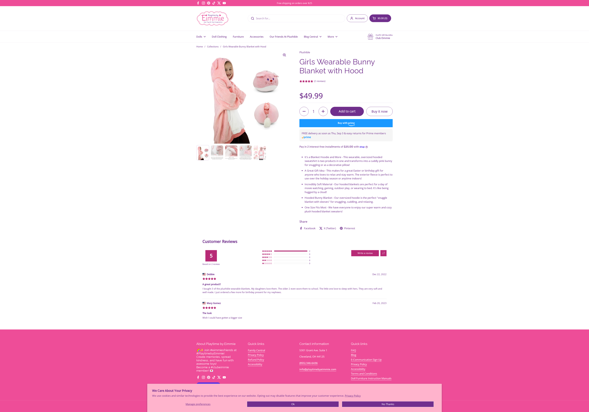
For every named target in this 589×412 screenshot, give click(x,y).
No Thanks (388, 404)
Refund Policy (256, 359)
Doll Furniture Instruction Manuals (371, 378)
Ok (293, 404)
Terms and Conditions (364, 373)
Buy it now (379, 111)
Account (360, 18)
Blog (353, 355)
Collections (213, 46)
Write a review (365, 253)
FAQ (353, 350)
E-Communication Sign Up (366, 359)
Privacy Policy (353, 395)
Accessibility (255, 364)
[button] (380, 18)
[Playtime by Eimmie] (212, 18)
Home (199, 46)
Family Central (256, 350)
